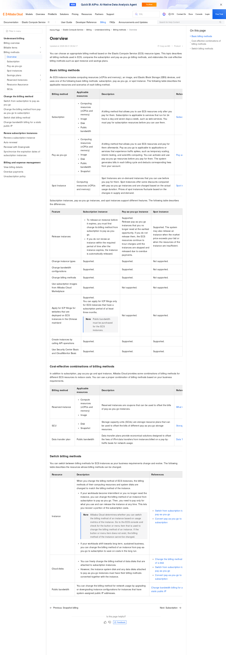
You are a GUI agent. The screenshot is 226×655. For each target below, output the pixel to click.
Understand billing (102, 29)
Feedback (121, 622)
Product (177, 46)
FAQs (112, 22)
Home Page (55, 29)
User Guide (66, 22)
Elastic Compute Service (34, 22)
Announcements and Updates (133, 22)
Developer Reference (86, 22)
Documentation (11, 22)
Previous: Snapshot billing (65, 607)
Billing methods (119, 29)
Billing (103, 22)
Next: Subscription (169, 607)
